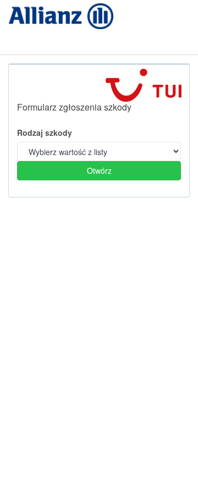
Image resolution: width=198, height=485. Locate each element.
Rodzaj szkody (44, 132)
